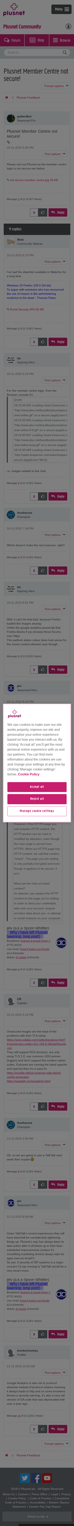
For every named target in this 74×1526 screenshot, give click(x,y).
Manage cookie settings (37, 811)
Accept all (37, 787)
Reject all (37, 799)
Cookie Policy (28, 774)
